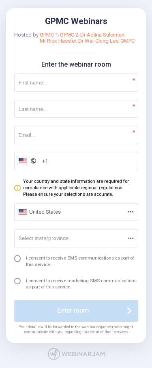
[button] (26, 161)
